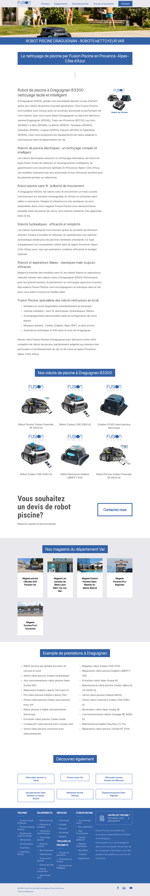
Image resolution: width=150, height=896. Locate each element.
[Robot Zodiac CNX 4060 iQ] (36, 451)
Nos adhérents (86, 827)
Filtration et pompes (44, 825)
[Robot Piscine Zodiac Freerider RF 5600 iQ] (114, 451)
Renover (63, 828)
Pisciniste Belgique (25, 891)
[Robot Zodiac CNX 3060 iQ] (75, 401)
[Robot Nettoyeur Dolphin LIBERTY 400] (75, 451)
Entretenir (64, 832)
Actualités (83, 850)
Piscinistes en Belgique (64, 866)
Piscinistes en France (64, 860)
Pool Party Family (24, 853)
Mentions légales (43, 888)
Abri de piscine (46, 850)
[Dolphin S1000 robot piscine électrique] (114, 401)
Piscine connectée (42, 870)
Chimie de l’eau (47, 864)
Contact (83, 854)
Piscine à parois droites (26, 828)
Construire (64, 820)
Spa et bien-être (44, 876)
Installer (63, 824)
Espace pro (84, 858)
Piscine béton (26, 844)
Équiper (62, 836)
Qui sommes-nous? (84, 821)
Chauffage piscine (43, 838)
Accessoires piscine (44, 859)
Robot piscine (46, 820)
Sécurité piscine (42, 845)
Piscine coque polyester (25, 821)
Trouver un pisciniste (63, 853)
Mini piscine (25, 839)
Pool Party (25, 848)
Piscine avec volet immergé (25, 834)
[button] (114, 509)
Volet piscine (46, 854)
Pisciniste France (57, 888)
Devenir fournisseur (81, 845)
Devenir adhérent (81, 838)
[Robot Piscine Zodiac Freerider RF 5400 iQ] (36, 401)
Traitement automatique (43, 832)
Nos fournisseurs (82, 832)
